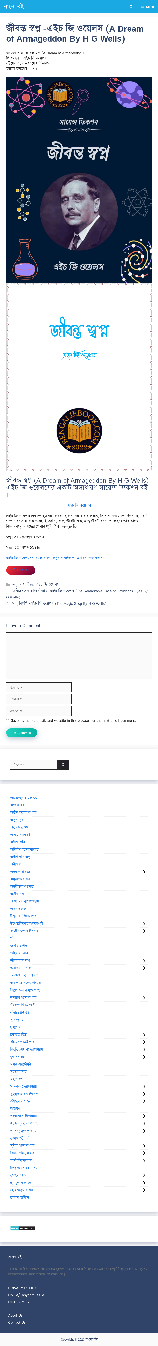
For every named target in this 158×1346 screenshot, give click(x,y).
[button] (131, 6)
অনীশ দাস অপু (20, 857)
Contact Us (17, 1322)
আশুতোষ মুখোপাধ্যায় (24, 901)
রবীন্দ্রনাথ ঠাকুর (20, 1101)
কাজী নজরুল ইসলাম (24, 931)
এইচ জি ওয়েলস (47, 584)
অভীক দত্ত (17, 894)
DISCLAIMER (18, 1302)
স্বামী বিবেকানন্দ (21, 1160)
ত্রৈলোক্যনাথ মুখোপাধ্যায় (26, 990)
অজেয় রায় (17, 805)
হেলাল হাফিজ (19, 1197)
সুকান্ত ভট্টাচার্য (19, 1138)
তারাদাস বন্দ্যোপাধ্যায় (25, 975)
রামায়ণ (15, 1108)
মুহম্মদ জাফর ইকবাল (24, 1093)
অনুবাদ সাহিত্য (22, 584)
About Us (15, 1315)
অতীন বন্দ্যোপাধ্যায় (23, 812)
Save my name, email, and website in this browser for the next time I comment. (73, 720)
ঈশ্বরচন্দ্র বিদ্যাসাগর (23, 916)
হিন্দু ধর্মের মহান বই (23, 1167)
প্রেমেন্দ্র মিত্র (18, 1034)
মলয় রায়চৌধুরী (21, 1064)
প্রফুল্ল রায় (16, 1027)
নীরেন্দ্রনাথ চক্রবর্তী (22, 1005)
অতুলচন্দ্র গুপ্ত (19, 827)
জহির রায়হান (19, 953)
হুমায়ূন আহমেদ (20, 1182)
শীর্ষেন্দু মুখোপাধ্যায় (23, 1130)
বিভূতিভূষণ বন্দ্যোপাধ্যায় (26, 1049)
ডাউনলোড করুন (20, 570)
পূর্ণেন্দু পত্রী (17, 1019)
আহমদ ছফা (18, 908)
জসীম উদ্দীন (18, 945)
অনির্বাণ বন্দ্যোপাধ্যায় (24, 849)
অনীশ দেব (17, 864)
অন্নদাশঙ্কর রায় (20, 879)
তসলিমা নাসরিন (21, 968)
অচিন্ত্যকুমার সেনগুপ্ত (23, 797)
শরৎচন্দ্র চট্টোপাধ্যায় (23, 1116)
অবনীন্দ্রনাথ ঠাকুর (22, 886)
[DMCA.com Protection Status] (22, 1229)
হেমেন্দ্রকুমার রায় (21, 1190)
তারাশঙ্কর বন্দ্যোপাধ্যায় (25, 982)
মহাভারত (16, 1079)
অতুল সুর (16, 820)
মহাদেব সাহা (18, 1071)
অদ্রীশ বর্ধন (17, 842)
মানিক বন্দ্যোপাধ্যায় (23, 1086)
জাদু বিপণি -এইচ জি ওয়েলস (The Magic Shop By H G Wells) (59, 603)
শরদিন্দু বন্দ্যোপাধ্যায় (24, 1123)
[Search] (63, 765)
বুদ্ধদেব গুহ (17, 1056)
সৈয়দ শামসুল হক (22, 1153)
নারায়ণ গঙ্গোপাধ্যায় (23, 997)
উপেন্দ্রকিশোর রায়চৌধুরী (26, 923)
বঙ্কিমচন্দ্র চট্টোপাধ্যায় (24, 1042)
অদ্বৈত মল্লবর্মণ (20, 834)
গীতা (13, 938)
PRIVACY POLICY (22, 1288)
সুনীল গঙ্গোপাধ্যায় (22, 1145)
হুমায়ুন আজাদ (19, 1175)
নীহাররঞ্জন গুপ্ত (19, 1012)
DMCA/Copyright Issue (26, 1295)
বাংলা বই (14, 7)
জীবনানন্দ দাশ (20, 960)
